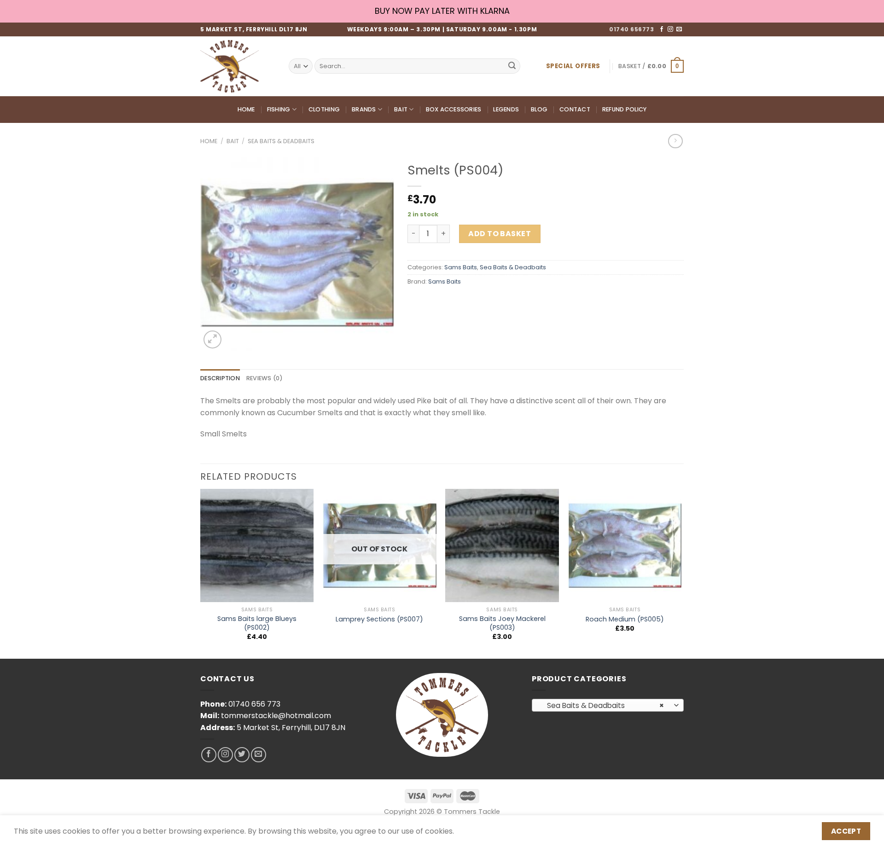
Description (220, 378)
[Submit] (512, 66)
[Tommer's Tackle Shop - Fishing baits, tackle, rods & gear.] (237, 66)
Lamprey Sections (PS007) (379, 619)
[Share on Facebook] (416, 302)
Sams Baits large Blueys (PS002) (257, 623)
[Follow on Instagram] (670, 29)
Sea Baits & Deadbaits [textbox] (602, 705)
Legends (506, 109)
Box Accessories (454, 109)
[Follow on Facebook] (661, 29)
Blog (539, 109)
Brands (364, 109)
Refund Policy (624, 109)
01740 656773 (631, 29)
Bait (400, 109)
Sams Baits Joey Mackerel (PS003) (502, 623)
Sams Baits (460, 267)
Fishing (279, 109)
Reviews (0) (264, 378)
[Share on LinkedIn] (482, 302)
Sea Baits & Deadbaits (281, 141)
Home (246, 109)
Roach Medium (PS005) (625, 619)
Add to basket (499, 233)
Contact (574, 109)
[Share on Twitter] (432, 302)
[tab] (220, 378)
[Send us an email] (679, 29)
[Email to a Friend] (449, 302)
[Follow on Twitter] (242, 754)
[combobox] (608, 705)
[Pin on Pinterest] (465, 302)
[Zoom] (212, 339)
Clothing (324, 109)
